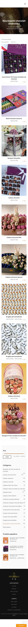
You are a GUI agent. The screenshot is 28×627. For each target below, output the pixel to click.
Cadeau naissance (14, 396)
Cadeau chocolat (14, 198)
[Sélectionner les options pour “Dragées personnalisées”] (14, 302)
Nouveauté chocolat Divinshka (11, 523)
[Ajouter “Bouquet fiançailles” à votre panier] (14, 144)
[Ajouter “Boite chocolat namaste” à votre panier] (14, 104)
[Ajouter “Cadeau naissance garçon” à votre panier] (14, 263)
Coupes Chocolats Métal (10, 516)
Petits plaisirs (7, 527)
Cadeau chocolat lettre (9, 475)
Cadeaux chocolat (8, 482)
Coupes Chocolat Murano (10, 513)
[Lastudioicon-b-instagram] (15, 579)
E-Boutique (15, 26)
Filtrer (7, 456)
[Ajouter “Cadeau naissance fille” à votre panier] (14, 223)
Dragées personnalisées (14, 317)
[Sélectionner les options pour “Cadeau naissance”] (14, 382)
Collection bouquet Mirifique (11, 499)
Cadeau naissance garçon (14, 277)
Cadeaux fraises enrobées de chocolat (14, 488)
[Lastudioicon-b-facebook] (12, 579)
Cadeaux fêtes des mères (10, 485)
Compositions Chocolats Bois (11, 509)
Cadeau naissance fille (14, 237)
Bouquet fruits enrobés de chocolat (14, 436)
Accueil (10, 26)
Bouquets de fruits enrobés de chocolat (11, 470)
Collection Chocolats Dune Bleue (12, 506)
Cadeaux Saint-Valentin (9, 495)
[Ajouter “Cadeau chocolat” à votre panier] (14, 183)
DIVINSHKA (14, 613)
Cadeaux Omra (7, 492)
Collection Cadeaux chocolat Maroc (13, 503)
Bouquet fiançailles (14, 158)
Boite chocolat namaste (14, 118)
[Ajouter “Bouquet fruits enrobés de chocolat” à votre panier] (14, 421)
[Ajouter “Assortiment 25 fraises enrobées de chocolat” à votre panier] (14, 63)
